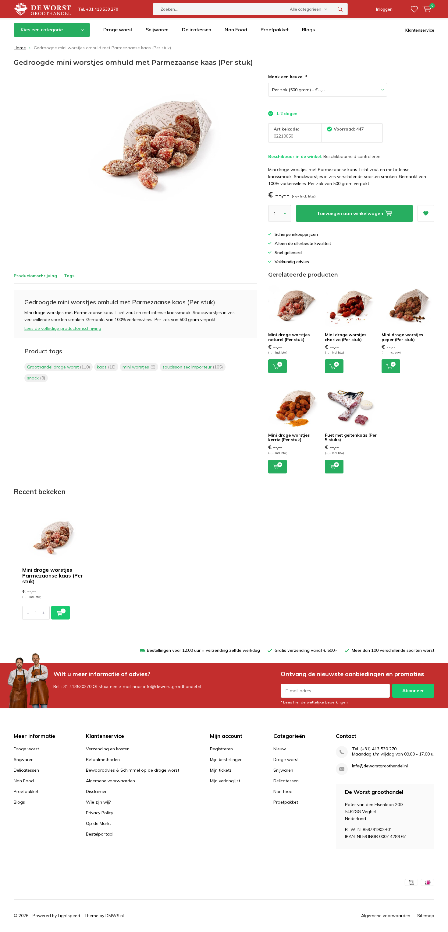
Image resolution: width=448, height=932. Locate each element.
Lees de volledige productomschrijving (62, 328)
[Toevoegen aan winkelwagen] (60, 613)
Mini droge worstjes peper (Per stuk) (402, 337)
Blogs (308, 29)
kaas (106, 367)
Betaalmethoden (103, 759)
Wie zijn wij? (98, 802)
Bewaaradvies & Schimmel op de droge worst (132, 770)
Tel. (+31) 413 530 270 (374, 749)
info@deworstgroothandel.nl (380, 766)
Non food (283, 791)
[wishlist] (414, 9)
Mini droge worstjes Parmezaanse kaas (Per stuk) (52, 576)
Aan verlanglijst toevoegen (426, 213)
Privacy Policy (99, 812)
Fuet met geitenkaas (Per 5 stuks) (351, 437)
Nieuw (279, 749)
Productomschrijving (35, 275)
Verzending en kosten (108, 749)
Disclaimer (96, 791)
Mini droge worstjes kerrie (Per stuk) (289, 437)
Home (20, 48)
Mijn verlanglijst (225, 781)
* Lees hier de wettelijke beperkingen (314, 702)
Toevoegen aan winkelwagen (277, 366)
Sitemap (425, 915)
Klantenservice (419, 30)
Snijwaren (157, 29)
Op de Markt (98, 823)
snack (36, 378)
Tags (69, 275)
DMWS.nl (114, 915)
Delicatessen (196, 29)
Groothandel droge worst (58, 367)
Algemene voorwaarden (110, 781)
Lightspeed (69, 915)
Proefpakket (275, 29)
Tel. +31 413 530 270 (98, 9)
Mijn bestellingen (226, 759)
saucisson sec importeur (192, 367)
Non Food (236, 29)
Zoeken (340, 9)
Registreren (221, 749)
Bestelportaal (99, 834)
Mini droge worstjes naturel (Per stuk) (289, 337)
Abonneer (413, 690)
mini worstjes (139, 367)
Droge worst (117, 29)
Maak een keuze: (287, 76)
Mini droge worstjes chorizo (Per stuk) (345, 337)
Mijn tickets (221, 770)
